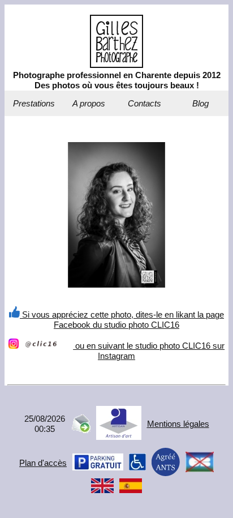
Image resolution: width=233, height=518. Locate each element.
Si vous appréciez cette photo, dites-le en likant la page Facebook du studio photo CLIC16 (122, 319)
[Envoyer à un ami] (80, 430)
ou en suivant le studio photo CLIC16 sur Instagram (149, 351)
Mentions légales (178, 424)
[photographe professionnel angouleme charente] (116, 65)
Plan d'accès (43, 463)
